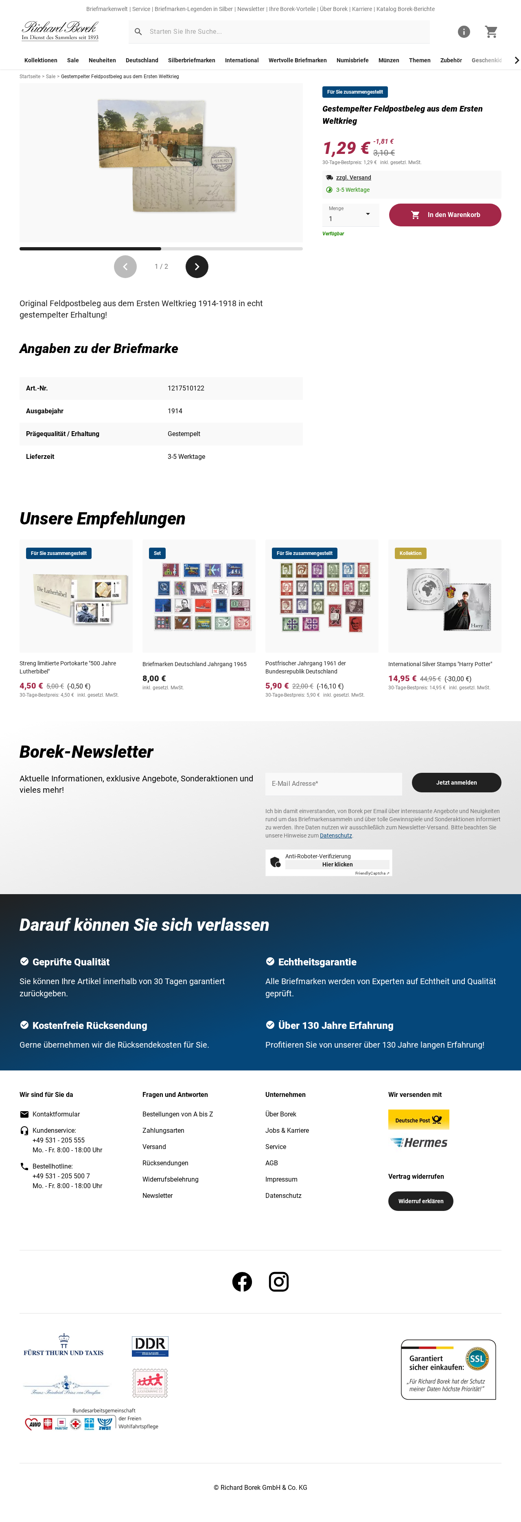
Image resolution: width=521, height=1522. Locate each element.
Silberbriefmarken (191, 60)
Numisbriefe (353, 60)
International (242, 60)
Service (141, 9)
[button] (138, 32)
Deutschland (142, 60)
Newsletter (251, 9)
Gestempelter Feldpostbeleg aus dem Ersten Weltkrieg (120, 76)
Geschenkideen (492, 60)
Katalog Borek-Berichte (406, 9)
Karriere (362, 9)
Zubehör (451, 60)
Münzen (389, 60)
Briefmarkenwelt (107, 9)
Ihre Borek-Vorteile (292, 9)
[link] (60, 32)
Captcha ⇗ (372, 873)
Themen (420, 60)
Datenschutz (336, 835)
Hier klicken (337, 864)
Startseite (30, 76)
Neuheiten (102, 60)
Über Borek (334, 9)
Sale (73, 60)
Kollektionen (40, 60)
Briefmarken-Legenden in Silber (194, 9)
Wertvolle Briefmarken (298, 60)
